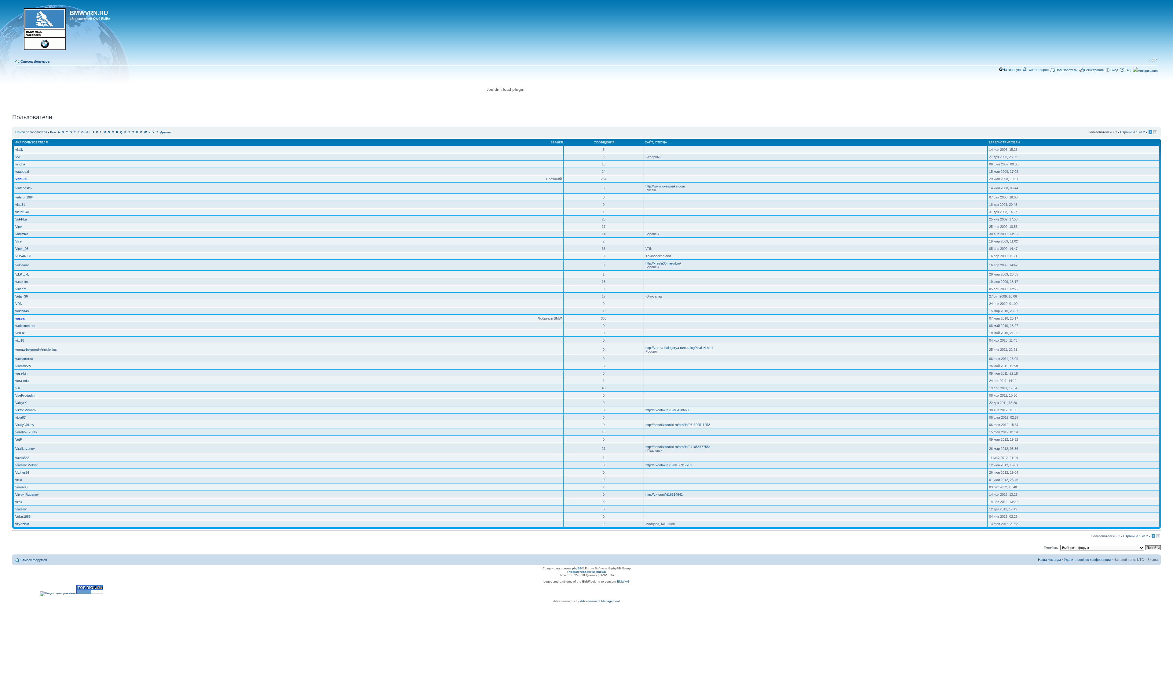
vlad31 (20, 204)
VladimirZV (23, 366)
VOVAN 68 (23, 256)
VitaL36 (21, 179)
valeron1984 (24, 197)
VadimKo (21, 234)
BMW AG (623, 581)
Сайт (649, 142)
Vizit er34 (22, 472)
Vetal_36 (21, 296)
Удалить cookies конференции (1087, 559)
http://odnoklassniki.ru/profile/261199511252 (677, 425)
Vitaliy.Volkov (24, 425)
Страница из (1132, 132)
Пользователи (1066, 70)
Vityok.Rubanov (27, 494)
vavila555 (22, 458)
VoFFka (21, 219)
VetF (18, 439)
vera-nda (22, 381)
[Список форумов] (42, 31)
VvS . (19, 157)
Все (53, 132)
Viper (19, 226)
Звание (557, 142)
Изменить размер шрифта (1153, 60)
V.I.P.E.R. (22, 274)
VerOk (20, 333)
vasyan (21, 318)
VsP (18, 388)
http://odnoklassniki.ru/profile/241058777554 (678, 447)
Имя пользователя (31, 142)
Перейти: (1051, 547)
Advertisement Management (600, 601)
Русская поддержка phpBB (586, 571)
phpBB (577, 568)
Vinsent (20, 289)
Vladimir (21, 509)
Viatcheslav (23, 188)
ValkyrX (21, 403)
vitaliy (19, 149)
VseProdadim (25, 395)
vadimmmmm (25, 326)
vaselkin (21, 373)
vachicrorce (24, 359)
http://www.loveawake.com (665, 186)
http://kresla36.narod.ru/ (663, 263)
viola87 (20, 417)
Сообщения (604, 142)
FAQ (1128, 70)
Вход (1114, 70)
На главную (1012, 70)
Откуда (661, 142)
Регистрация (1094, 70)
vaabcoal (22, 171)
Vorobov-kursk (26, 432)
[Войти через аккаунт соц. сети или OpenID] (1145, 70)
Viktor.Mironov (25, 410)
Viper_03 (21, 248)
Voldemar (22, 265)
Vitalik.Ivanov (25, 448)
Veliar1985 (23, 516)
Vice (18, 241)
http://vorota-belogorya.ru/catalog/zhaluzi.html (679, 348)
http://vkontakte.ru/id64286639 (667, 410)
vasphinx (22, 281)
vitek (18, 502)
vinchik (20, 164)
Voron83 (21, 487)
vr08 (18, 480)
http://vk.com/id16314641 (664, 494)
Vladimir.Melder (26, 465)
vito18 (19, 340)
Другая (165, 132)
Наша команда (1049, 559)
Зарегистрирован (1004, 142)
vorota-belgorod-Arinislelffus (36, 349)
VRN (18, 304)
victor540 (22, 212)
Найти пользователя (31, 132)
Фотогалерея (1039, 70)
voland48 (22, 311)
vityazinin (22, 524)
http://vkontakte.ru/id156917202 (668, 465)
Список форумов (35, 61)
